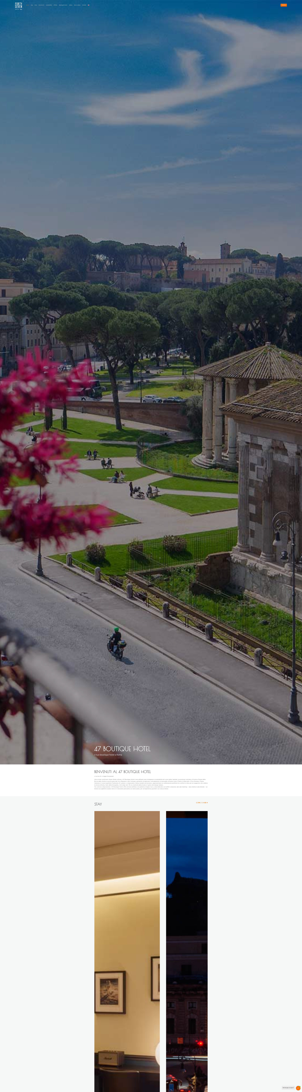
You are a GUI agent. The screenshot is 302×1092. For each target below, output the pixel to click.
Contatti (84, 5)
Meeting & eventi (63, 5)
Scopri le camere (201, 802)
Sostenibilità (49, 5)
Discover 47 (41, 5)
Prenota (284, 5)
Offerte (55, 5)
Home (27, 5)
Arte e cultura (77, 5)
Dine (36, 5)
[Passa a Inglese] (88, 5)
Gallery (70, 5)
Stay (32, 5)
